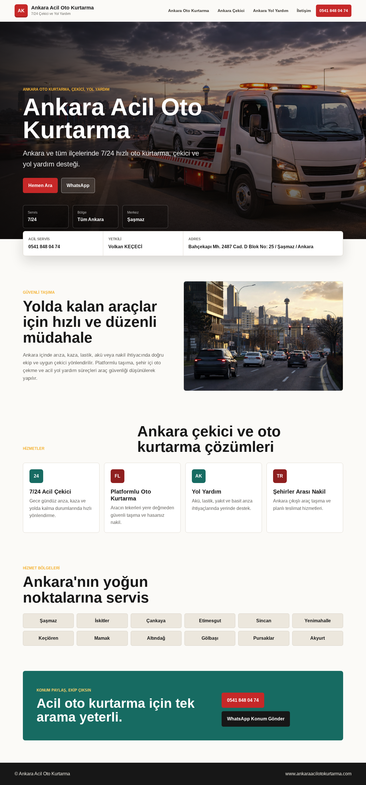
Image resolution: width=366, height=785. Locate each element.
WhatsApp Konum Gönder (256, 718)
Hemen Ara (40, 185)
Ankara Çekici (231, 10)
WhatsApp (78, 185)
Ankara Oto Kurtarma (188, 10)
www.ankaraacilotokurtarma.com (318, 773)
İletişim (304, 10)
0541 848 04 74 (333, 10)
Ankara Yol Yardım (270, 10)
